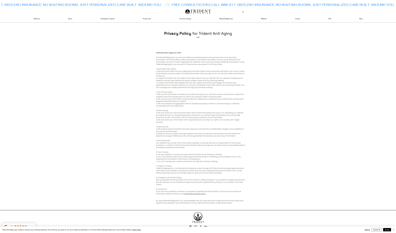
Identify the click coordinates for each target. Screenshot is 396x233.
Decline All (376, 230)
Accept (387, 230)
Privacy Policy (136, 230)
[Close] (393, 229)
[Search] (243, 12)
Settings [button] (367, 230)
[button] (147, 18)
